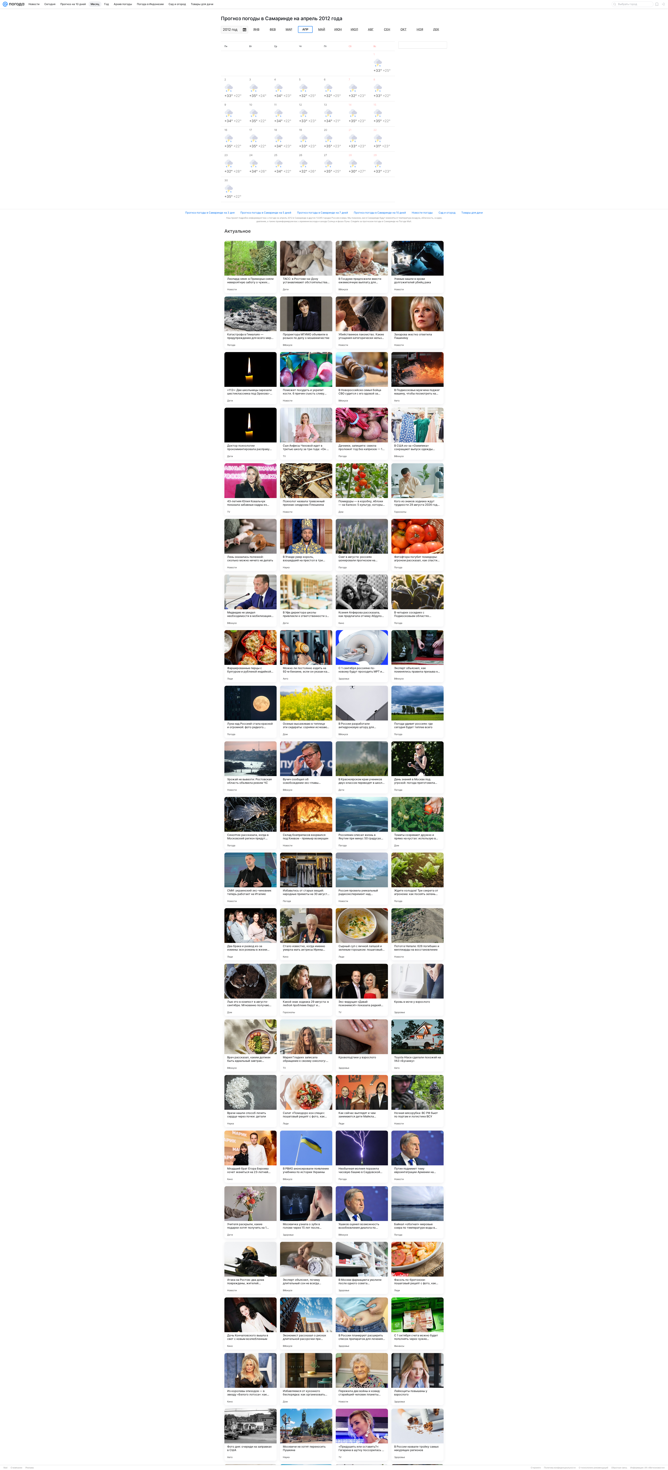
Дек (436, 29)
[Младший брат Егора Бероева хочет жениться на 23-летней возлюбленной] (250, 1157)
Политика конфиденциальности (560, 1468)
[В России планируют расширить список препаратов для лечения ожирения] (362, 1323)
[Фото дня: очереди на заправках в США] (250, 1435)
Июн (338, 29)
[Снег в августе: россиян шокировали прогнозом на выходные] (362, 545)
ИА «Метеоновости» (655, 1468)
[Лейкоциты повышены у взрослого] (417, 1379)
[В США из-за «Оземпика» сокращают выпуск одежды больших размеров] (417, 434)
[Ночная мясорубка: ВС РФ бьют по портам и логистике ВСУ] (417, 1101)
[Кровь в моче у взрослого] (417, 990)
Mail (5, 1468)
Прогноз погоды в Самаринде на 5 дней (265, 212)
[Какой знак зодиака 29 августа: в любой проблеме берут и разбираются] (306, 990)
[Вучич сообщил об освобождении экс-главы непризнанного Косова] (306, 767)
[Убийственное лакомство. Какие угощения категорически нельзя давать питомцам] (362, 322)
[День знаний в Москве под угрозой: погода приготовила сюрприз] (417, 767)
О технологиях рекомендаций (593, 1468)
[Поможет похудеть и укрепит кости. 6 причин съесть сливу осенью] (306, 378)
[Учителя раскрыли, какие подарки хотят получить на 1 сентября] (250, 1212)
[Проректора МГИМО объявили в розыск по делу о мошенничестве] (306, 322)
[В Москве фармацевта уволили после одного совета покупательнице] (362, 1268)
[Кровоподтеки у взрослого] (362, 1045)
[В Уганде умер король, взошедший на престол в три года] (306, 545)
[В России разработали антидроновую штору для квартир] (362, 712)
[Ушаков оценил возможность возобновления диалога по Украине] (362, 1212)
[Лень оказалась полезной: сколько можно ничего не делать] (250, 545)
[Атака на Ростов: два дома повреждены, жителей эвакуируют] (250, 1268)
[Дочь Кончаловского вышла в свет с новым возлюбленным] (250, 1323)
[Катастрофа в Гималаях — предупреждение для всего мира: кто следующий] (250, 322)
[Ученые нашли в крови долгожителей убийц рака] (417, 267)
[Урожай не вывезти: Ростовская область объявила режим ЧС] (250, 767)
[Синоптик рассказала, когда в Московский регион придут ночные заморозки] (250, 823)
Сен (387, 29)
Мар (289, 29)
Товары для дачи (472, 212)
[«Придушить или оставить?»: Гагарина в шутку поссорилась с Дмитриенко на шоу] (362, 1435)
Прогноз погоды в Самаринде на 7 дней (322, 212)
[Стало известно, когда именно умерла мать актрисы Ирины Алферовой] (306, 934)
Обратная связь (619, 1468)
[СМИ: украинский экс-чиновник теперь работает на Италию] (250, 879)
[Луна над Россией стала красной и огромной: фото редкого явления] (250, 712)
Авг (371, 29)
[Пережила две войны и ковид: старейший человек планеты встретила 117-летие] (362, 1379)
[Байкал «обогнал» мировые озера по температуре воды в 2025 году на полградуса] (417, 1212)
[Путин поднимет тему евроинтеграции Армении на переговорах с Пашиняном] (417, 1157)
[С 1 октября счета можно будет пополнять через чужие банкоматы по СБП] (417, 1323)
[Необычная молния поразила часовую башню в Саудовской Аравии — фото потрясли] (362, 1157)
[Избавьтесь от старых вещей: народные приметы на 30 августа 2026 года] (306, 879)
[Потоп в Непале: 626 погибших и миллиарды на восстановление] (417, 934)
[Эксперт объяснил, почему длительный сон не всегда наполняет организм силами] (306, 1268)
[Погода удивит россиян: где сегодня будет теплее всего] (417, 712)
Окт (403, 29)
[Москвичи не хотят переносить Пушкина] (306, 1435)
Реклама (29, 1468)
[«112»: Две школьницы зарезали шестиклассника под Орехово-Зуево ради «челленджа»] (250, 378)
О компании (16, 1468)
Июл (354, 29)
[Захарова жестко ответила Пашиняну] (417, 322)
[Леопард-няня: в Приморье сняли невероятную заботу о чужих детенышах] (250, 267)
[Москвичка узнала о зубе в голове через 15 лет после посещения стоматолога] (306, 1212)
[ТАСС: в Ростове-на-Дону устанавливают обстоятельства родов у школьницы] (306, 267)
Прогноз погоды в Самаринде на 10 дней (380, 212)
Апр (305, 29)
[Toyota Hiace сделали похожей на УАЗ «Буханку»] (417, 1045)
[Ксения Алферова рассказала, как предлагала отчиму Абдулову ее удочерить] (362, 601)
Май (321, 29)
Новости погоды (422, 212)
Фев (273, 29)
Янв (256, 29)
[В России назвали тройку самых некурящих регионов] (417, 1435)
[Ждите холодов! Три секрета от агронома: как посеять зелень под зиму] (417, 879)
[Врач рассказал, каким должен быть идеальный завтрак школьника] (250, 1045)
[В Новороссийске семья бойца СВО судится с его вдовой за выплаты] (362, 378)
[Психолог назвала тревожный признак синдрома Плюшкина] (306, 489)
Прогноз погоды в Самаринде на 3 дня (209, 212)
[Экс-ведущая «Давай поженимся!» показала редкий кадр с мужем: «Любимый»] (362, 990)
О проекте (536, 1468)
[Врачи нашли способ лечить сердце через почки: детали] (250, 1101)
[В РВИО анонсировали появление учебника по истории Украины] (306, 1157)
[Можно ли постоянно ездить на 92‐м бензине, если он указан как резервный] (306, 656)
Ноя (420, 29)
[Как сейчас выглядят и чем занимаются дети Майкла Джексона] (362, 1101)
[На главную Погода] (16, 4)
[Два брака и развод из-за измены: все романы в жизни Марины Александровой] (250, 934)
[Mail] (5, 4)
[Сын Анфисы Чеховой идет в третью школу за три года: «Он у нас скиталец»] (306, 434)
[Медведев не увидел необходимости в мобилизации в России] (250, 601)
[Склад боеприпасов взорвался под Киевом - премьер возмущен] (306, 823)
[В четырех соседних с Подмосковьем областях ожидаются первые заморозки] (417, 601)
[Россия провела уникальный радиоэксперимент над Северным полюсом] (362, 879)
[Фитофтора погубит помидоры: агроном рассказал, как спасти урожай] (417, 545)
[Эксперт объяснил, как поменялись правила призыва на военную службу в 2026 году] (417, 656)
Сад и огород (447, 212)
